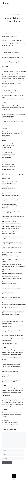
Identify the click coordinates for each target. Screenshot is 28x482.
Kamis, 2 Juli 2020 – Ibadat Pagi (11, 422)
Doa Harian (12, 14)
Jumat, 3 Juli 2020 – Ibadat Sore (11, 424)
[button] (20, 3)
